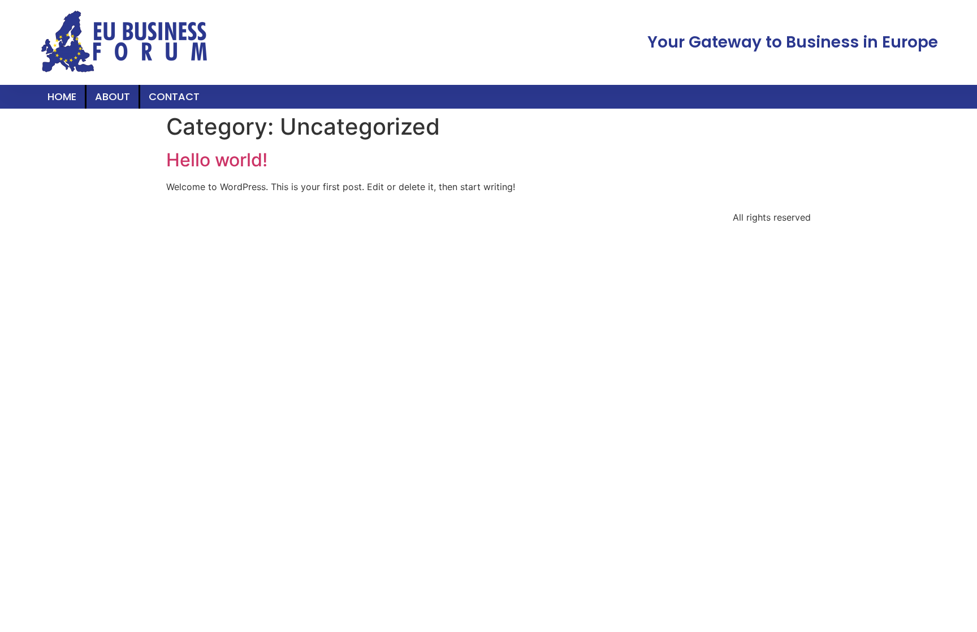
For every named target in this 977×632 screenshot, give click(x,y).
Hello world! (216, 160)
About (112, 96)
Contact (174, 96)
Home (61, 96)
